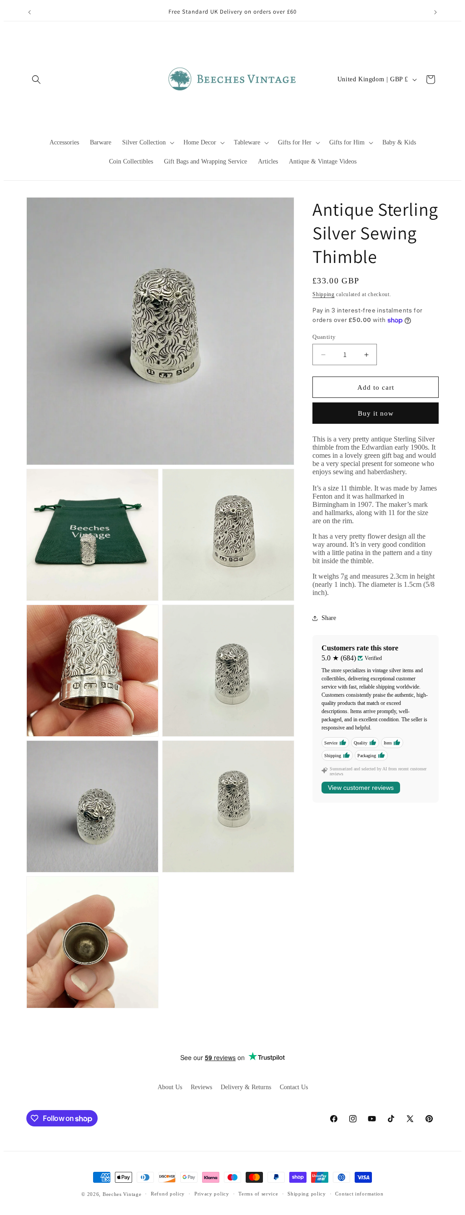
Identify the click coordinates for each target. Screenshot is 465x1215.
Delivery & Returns (246, 1087)
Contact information (359, 1193)
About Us (170, 1087)
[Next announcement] (435, 12)
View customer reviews (361, 787)
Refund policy (168, 1193)
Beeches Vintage (122, 1194)
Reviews (201, 1087)
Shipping (323, 294)
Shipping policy (306, 1193)
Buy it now (376, 413)
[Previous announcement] (30, 12)
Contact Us (294, 1087)
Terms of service (258, 1193)
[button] (36, 79)
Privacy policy (211, 1193)
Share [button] (329, 618)
